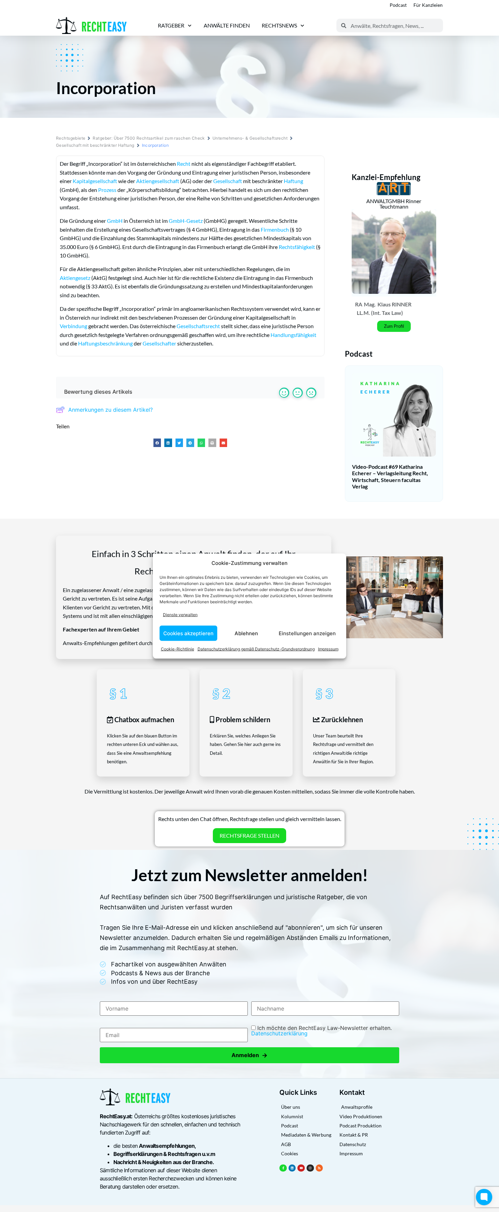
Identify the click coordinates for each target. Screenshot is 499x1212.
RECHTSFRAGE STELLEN (249, 835)
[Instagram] (310, 1168)
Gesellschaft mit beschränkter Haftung (95, 145)
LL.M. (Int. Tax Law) (380, 312)
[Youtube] (301, 1168)
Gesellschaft (227, 181)
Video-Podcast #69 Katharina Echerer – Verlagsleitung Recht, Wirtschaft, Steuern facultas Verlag (390, 476)
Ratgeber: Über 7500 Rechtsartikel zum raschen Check (149, 138)
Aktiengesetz (75, 277)
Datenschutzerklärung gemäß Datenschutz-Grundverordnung (256, 649)
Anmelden (249, 1055)
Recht (183, 163)
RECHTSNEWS (279, 25)
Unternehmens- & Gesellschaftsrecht (250, 138)
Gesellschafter (159, 343)
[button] (157, 443)
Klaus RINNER (394, 304)
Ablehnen (246, 633)
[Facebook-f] (283, 1168)
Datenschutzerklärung (279, 1033)
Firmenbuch (275, 229)
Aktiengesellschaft (157, 181)
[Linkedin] (292, 1168)
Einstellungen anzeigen (307, 633)
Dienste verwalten (180, 614)
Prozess (107, 189)
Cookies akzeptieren (188, 633)
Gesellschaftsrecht (198, 326)
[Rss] (319, 1168)
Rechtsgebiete (70, 138)
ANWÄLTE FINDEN (227, 25)
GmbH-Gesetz (186, 220)
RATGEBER (171, 25)
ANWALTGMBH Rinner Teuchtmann (393, 204)
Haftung (293, 181)
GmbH (115, 220)
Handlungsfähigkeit (293, 335)
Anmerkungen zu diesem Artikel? (110, 409)
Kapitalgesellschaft (95, 181)
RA (358, 304)
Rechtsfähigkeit (297, 247)
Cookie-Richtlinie (177, 649)
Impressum (328, 649)
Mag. (370, 304)
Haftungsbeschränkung (105, 343)
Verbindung (73, 326)
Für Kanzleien (428, 5)
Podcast (398, 5)
